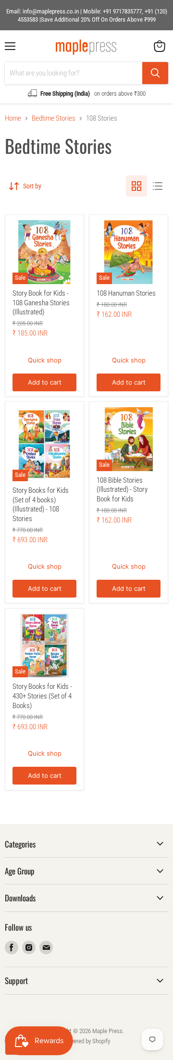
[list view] (157, 186)
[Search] (155, 73)
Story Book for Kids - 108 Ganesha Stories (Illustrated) (41, 302)
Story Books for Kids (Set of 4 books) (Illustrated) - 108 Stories (40, 504)
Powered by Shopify (86, 1041)
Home (13, 118)
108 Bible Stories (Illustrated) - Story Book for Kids (122, 489)
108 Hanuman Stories (126, 293)
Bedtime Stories (53, 118)
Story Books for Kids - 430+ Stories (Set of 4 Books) (42, 696)
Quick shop (45, 360)
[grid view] (136, 186)
